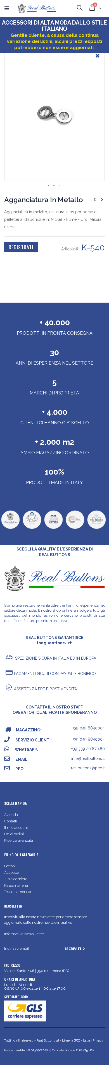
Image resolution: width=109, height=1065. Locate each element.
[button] (98, 60)
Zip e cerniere (15, 879)
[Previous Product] (95, 199)
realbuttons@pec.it (88, 768)
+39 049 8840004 (89, 728)
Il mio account (16, 827)
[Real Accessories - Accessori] (32, 528)
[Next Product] (102, 199)
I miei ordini (14, 834)
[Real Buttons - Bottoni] (10, 528)
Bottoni (10, 866)
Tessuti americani (18, 892)
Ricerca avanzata (18, 840)
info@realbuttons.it (88, 758)
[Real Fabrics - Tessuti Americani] (75, 528)
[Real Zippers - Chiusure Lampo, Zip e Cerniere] (53, 528)
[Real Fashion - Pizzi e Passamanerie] (96, 528)
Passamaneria (16, 885)
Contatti (10, 821)
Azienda (11, 815)
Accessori (12, 872)
